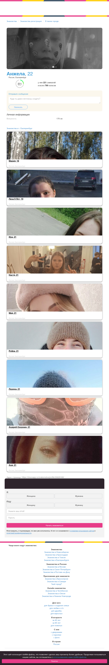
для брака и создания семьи (56, 605)
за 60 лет (56, 622)
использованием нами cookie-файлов (69, 657)
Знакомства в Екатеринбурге (56, 560)
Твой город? (56, 584)
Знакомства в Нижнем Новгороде (56, 596)
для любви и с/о (57, 608)
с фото (57, 637)
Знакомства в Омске (56, 593)
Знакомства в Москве (56, 566)
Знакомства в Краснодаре (56, 554)
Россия (56, 644)
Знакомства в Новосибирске (56, 552)
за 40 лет (56, 620)
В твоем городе (52, 21)
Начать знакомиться (54, 525)
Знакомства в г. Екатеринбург (19, 128)
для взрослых (56, 613)
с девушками (56, 632)
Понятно (54, 661)
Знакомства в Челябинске (56, 590)
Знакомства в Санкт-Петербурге (56, 569)
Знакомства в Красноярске (56, 578)
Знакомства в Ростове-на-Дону (56, 572)
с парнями (56, 634)
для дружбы (56, 610)
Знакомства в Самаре (56, 581)
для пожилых (56, 625)
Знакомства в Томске (56, 557)
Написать (18, 107)
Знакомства (12, 21)
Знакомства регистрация (31, 21)
